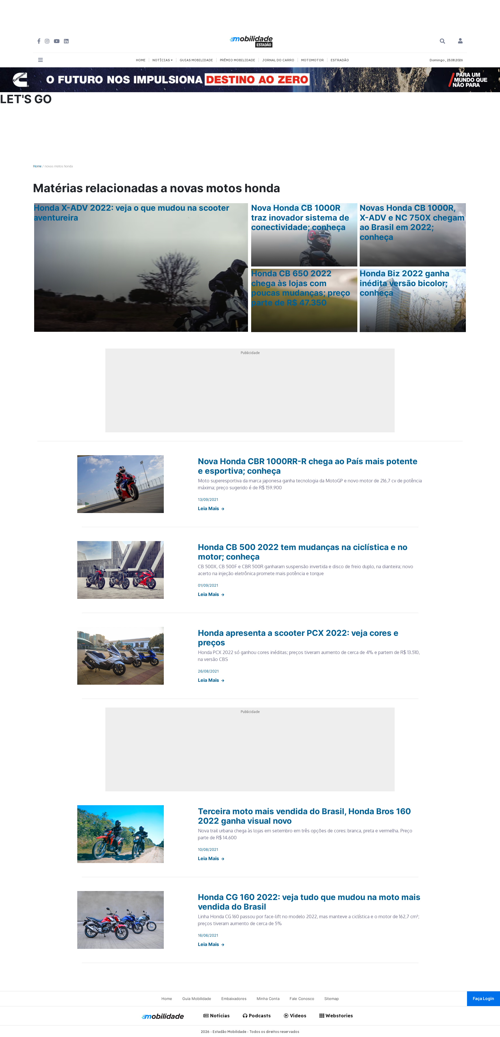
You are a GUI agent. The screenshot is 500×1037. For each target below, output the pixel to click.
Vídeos (297, 1016)
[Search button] (442, 41)
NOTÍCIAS (161, 60)
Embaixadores (234, 998)
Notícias (219, 1016)
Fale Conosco (302, 998)
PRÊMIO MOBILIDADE (237, 60)
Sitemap (331, 998)
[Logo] (252, 41)
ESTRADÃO (340, 60)
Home (37, 166)
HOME (141, 60)
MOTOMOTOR (312, 60)
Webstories (338, 1016)
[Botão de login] (460, 41)
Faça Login (483, 998)
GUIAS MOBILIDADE (196, 60)
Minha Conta (268, 998)
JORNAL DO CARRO (278, 60)
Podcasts (259, 1016)
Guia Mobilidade (196, 998)
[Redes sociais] (39, 41)
